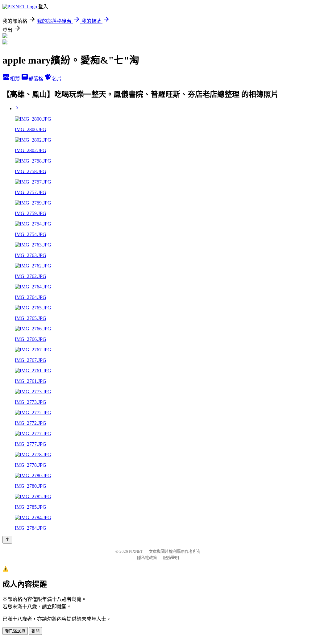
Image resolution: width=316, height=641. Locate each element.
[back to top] (7, 540)
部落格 (36, 78)
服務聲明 (171, 557)
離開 (35, 631)
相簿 (15, 78)
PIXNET (136, 551)
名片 (57, 78)
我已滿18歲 (15, 631)
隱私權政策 (147, 557)
